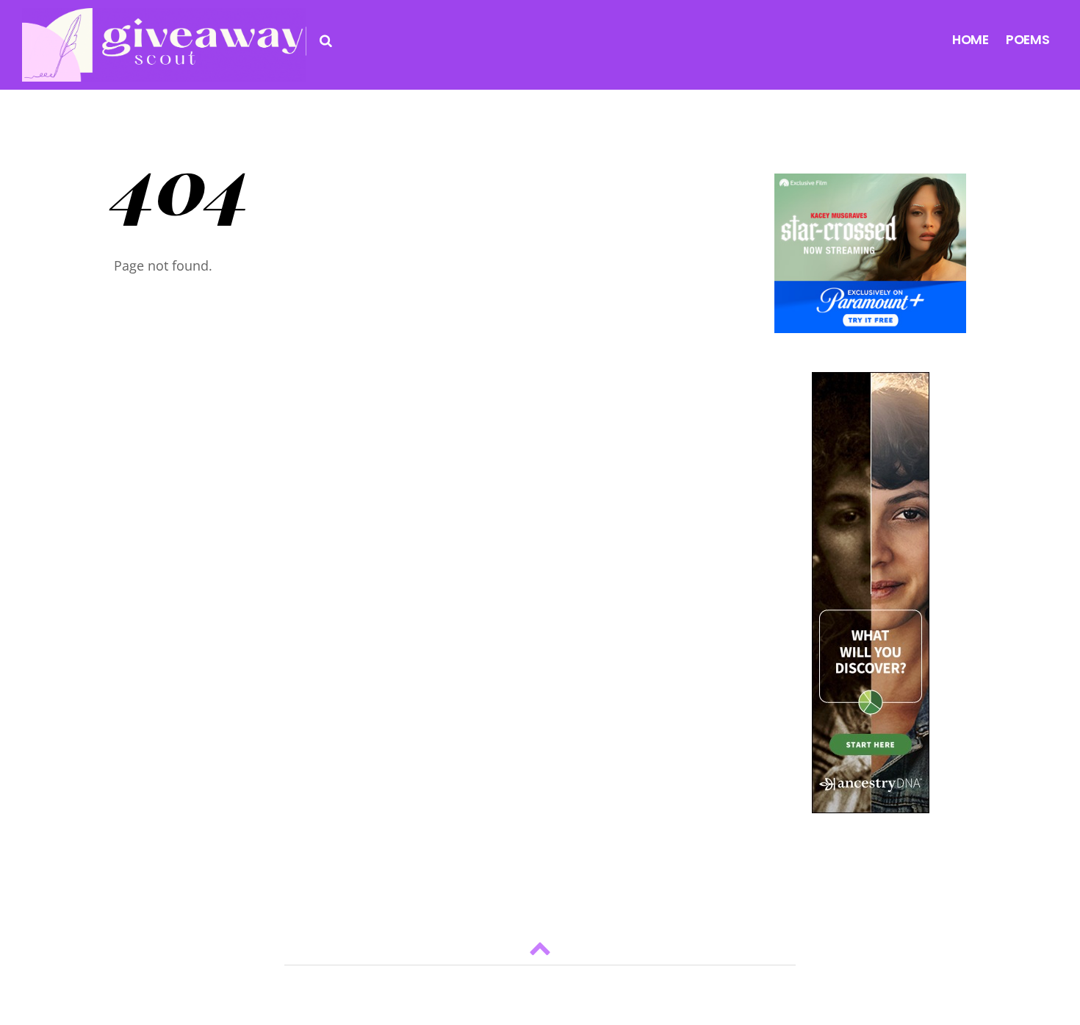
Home (970, 40)
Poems (1028, 40)
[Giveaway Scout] (164, 69)
